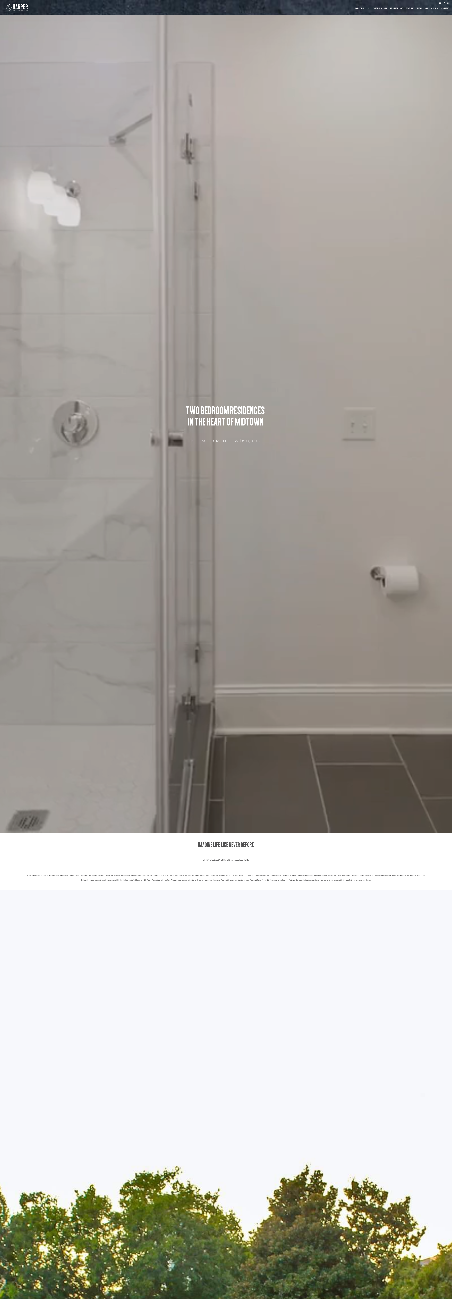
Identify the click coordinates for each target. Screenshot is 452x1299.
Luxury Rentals (361, 9)
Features (410, 9)
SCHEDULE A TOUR (379, 9)
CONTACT (446, 9)
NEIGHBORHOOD (396, 9)
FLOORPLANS (422, 9)
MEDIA (433, 9)
